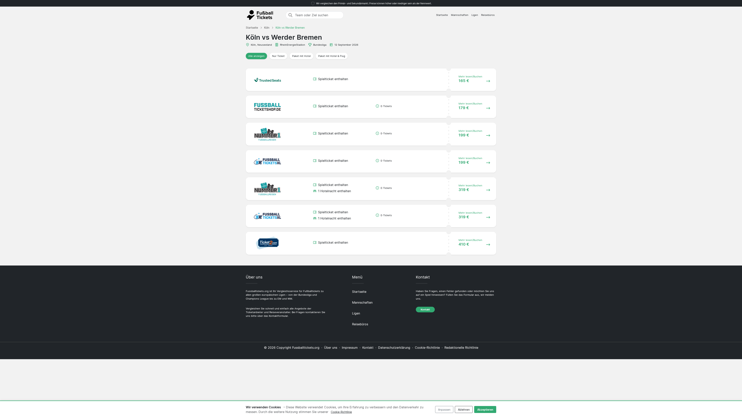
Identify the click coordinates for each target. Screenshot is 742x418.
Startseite (442, 15)
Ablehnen (464, 409)
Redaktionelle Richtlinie (461, 347)
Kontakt (425, 309)
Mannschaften (459, 15)
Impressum (350, 347)
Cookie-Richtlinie (427, 347)
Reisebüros (488, 15)
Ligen (474, 15)
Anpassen (444, 409)
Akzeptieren (485, 409)
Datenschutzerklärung (394, 347)
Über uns (330, 347)
